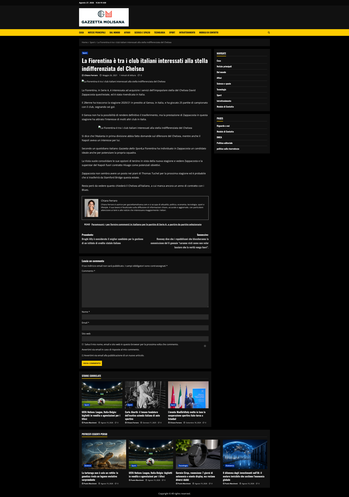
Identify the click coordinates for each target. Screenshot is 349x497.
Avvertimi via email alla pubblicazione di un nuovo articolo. (114, 355)
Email (85, 322)
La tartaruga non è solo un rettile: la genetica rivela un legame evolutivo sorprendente (100, 476)
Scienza (88, 465)
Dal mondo (115, 32)
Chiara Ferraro (91, 75)
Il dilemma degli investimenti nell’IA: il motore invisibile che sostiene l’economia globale (243, 476)
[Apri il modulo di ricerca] (269, 32)
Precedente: (112, 239)
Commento (88, 270)
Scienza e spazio (142, 32)
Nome (86, 311)
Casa (81, 32)
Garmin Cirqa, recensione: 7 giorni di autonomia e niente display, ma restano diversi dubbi (195, 476)
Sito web (86, 333)
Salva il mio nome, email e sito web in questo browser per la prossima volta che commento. (131, 344)
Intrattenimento (187, 32)
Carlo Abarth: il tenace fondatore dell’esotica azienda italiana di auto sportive (142, 415)
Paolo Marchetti (90, 423)
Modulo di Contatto (208, 32)
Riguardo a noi (223, 125)
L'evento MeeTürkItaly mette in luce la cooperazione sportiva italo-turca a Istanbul (186, 415)
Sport (172, 32)
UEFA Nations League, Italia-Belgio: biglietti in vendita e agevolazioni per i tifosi (101, 415)
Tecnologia (159, 32)
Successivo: (180, 241)
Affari (127, 32)
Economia (230, 465)
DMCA (219, 137)
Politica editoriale (225, 143)
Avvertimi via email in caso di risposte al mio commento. (110, 349)
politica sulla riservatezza (228, 148)
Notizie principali (97, 32)
